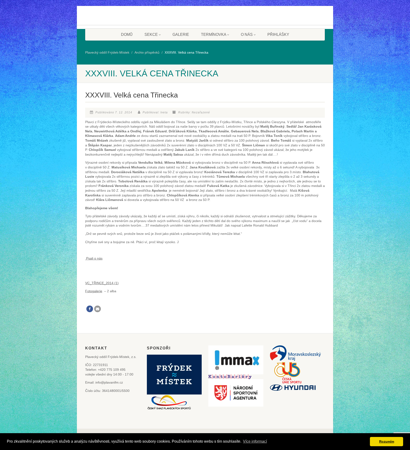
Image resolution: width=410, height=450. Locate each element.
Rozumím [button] (386, 441)
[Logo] (103, 19)
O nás (247, 34)
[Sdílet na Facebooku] (89, 309)
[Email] (97, 309)
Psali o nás (93, 258)
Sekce (151, 34)
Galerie (180, 34)
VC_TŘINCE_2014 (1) (102, 283)
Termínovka (213, 34)
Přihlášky (278, 34)
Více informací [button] (255, 441)
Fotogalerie (93, 291)
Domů (127, 34)
